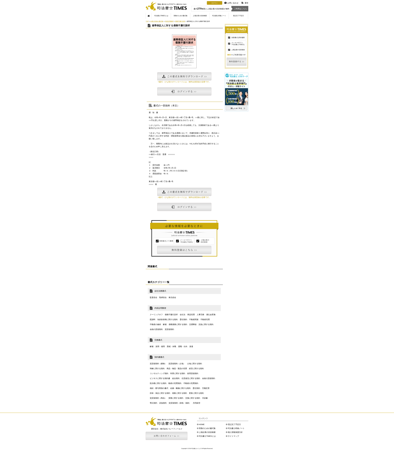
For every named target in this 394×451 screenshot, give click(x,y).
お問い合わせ (232, 3)
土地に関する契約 (194, 364)
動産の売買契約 (174, 383)
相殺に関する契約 (179, 393)
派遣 (191, 346)
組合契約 (176, 378)
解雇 (165, 324)
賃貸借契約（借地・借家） (180, 403)
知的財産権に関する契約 (167, 319)
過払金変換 (210, 315)
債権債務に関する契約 (178, 324)
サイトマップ (233, 436)
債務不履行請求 (171, 315)
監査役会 (153, 297)
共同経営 (196, 403)
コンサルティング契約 (159, 373)
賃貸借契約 (169, 329)
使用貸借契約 (192, 373)
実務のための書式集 (180, 16)
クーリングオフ (156, 315)
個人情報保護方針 (235, 432)
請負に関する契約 (206, 324)
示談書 (205, 398)
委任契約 (183, 319)
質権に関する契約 (175, 398)
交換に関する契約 (192, 398)
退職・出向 (182, 346)
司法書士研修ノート (219, 16)
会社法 (182, 315)
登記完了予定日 (238, 16)
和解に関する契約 (157, 369)
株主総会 (172, 297)
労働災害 (206, 388)
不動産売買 (205, 319)
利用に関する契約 (177, 373)
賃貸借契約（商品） (158, 398)
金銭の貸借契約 (156, 329)
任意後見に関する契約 (191, 378)
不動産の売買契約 (190, 383)
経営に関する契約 (196, 369)
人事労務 (200, 315)
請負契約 (163, 403)
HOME (201, 424)
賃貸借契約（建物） (158, 364)
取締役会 (163, 297)
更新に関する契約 (196, 393)
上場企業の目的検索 (200, 16)
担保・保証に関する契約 (160, 393)
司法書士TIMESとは (161, 16)
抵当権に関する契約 (158, 383)
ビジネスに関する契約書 (160, 378)
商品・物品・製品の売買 (177, 369)
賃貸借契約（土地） (176, 364)
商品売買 (191, 315)
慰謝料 (152, 319)
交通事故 (193, 324)
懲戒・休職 (171, 346)
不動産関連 (193, 319)
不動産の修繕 (155, 324)
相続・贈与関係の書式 (159, 388)
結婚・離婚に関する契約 (180, 388)
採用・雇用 (160, 346)
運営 (246, 3)
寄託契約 (153, 403)
